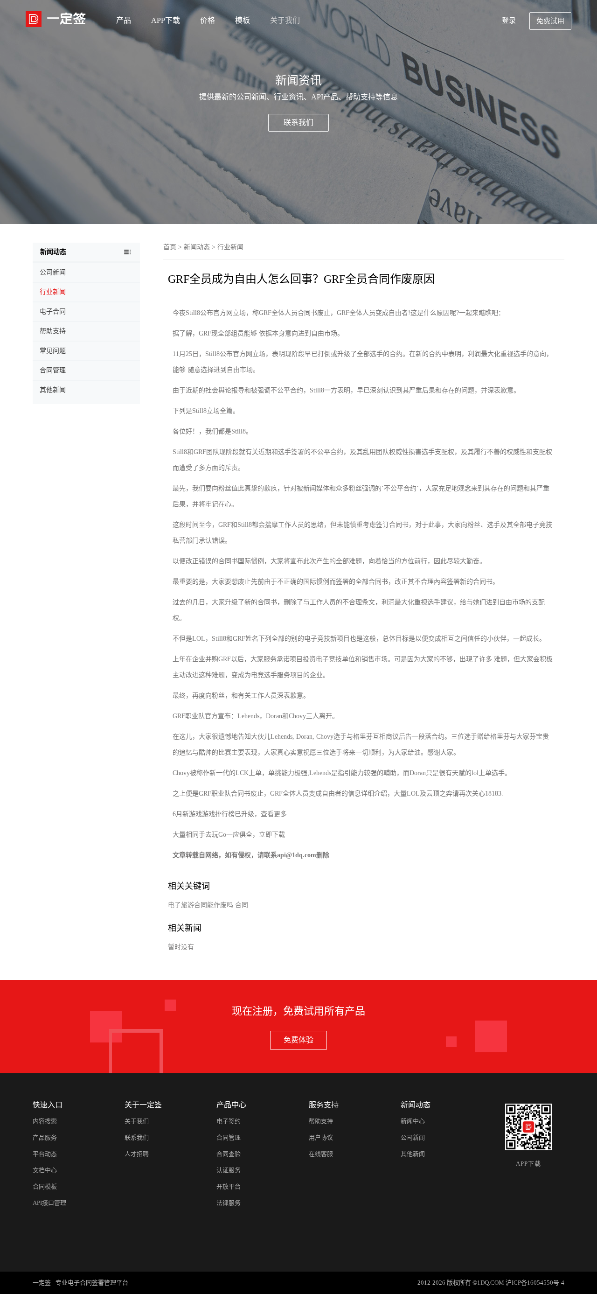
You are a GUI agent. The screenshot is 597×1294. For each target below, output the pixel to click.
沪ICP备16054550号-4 (535, 1282)
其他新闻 (413, 1153)
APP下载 (165, 20)
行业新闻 (230, 247)
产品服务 (45, 1137)
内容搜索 (45, 1121)
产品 (123, 20)
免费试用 (550, 21)
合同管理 (228, 1137)
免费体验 (298, 1040)
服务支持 (324, 1105)
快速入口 (47, 1105)
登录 (509, 20)
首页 (169, 247)
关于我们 (285, 20)
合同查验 (228, 1153)
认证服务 (228, 1170)
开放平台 (228, 1186)
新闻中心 (413, 1121)
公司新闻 (413, 1137)
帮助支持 (321, 1121)
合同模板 (45, 1186)
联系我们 (298, 122)
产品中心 (231, 1105)
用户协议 (321, 1137)
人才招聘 (137, 1153)
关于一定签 (143, 1105)
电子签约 (228, 1121)
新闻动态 (197, 247)
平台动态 (45, 1153)
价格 (207, 20)
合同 (241, 905)
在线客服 (321, 1153)
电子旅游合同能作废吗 (200, 905)
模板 (242, 20)
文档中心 (45, 1170)
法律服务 (228, 1202)
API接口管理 (49, 1202)
